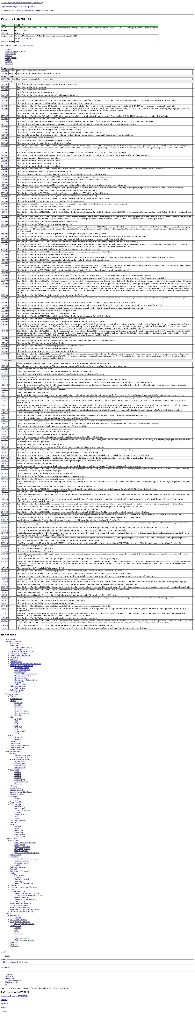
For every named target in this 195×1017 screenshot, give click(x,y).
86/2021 (5, 595)
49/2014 (5, 486)
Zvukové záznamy (21, 782)
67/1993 (5, 100)
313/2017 (4, 576)
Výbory (12, 735)
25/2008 (5, 308)
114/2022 (4, 613)
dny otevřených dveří (22, 849)
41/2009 (5, 338)
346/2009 (4, 354)
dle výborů (18, 707)
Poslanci (13, 701)
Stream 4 (17, 778)
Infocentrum (14, 857)
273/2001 (4, 171)
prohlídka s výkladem (22, 847)
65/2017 (5, 568)
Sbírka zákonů (10, 52)
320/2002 (4, 201)
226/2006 (4, 286)
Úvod (13, 10)
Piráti (16, 725)
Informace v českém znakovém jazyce (23, 887)
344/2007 (4, 302)
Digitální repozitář (16, 790)
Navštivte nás (15, 841)
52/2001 (5, 152)
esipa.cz (8, 60)
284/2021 (4, 603)
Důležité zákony (16, 662)
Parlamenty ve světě (21, 938)
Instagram (4, 1011)
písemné (17, 798)
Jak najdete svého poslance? (20, 922)
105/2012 (4, 429)
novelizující (18, 830)
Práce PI (17, 692)
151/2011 (4, 400)
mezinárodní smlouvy (22, 810)
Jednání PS (14, 645)
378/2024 (4, 625)
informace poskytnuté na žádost (25, 899)
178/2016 (4, 538)
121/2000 (4, 132)
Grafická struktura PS (17, 747)
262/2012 (4, 444)
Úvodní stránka (10, 639)
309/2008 (4, 321)
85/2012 (5, 426)
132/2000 (4, 135)
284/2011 (4, 415)
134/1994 (4, 106)
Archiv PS (13, 869)
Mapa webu (14, 942)
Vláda (16, 932)
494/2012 (4, 455)
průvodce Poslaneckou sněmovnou (26, 853)
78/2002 (5, 188)
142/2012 (4, 434)
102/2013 (4, 461)
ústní (16, 800)
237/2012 (4, 440)
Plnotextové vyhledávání (12, 962)
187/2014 (4, 499)
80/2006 (5, 260)
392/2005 (4, 242)
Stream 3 (17, 776)
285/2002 (4, 196)
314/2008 (4, 324)
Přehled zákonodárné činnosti (20, 656)
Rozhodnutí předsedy (17, 794)
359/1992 (4, 98)
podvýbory (18, 739)
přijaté (16, 828)
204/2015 (4, 512)
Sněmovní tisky (15, 804)
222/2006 (4, 281)
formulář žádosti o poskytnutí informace (28, 895)
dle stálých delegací (21, 711)
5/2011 (5, 382)
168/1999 (4, 124)
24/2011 (5, 390)
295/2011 (4, 418)
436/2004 (4, 221)
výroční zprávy (19, 901)
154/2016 (4, 533)
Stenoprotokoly (15, 788)
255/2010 (4, 371)
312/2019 (4, 587)
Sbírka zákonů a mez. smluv (43, 10)
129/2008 (4, 311)
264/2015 (4, 515)
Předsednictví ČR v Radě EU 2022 (22, 651)
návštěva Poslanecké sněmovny (25, 859)
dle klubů (17, 705)
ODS (16, 721)
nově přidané (19, 806)
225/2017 (4, 573)
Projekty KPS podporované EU (25, 674)
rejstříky (17, 818)
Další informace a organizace (24, 940)
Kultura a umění (15, 855)
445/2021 (4, 609)
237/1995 (4, 113)
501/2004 (4, 224)
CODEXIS (9, 64)
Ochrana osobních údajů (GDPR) (22, 911)
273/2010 (4, 374)
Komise (12, 741)
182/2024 (4, 621)
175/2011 (4, 410)
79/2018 (5, 579)
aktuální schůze (19, 761)
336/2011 (4, 423)
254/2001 (4, 73)
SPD (16, 729)
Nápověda (13, 944)
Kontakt (8, 914)
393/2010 (4, 377)
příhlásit (7, 967)
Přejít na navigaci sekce (27, 7)
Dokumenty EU (15, 822)
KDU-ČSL (18, 727)
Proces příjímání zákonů (18, 654)
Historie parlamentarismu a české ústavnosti (25, 664)
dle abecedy (18, 703)
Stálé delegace (15, 743)
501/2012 (4, 458)
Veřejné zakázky (20, 672)
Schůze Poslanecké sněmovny (20, 759)
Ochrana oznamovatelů (22, 676)
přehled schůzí (19, 768)
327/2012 (4, 447)
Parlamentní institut (17, 690)
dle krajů (17, 715)
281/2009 (4, 348)
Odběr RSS (9, 978)
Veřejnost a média (11, 839)
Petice (12, 889)
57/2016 (5, 530)
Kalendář (13, 753)
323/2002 (4, 369)
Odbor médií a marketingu (23, 883)
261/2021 (4, 600)
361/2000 (4, 143)
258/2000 (4, 140)
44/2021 (5, 592)
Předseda (13, 696)
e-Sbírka (8, 50)
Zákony (12, 824)
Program (17, 877)
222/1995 (4, 363)
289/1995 (4, 119)
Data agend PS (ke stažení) (19, 871)
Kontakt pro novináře (22, 879)
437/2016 (4, 561)
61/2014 (5, 489)
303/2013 (4, 476)
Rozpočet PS (19, 682)
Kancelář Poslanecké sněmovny (21, 666)
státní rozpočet (19, 834)
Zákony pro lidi (10, 58)
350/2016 (4, 559)
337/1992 (4, 92)
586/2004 (4, 234)
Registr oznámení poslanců (19, 745)
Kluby (12, 717)
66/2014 (5, 494)
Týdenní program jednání (23, 647)
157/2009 (4, 343)
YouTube (4, 1000)
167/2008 (4, 313)
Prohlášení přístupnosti (13, 980)
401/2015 (4, 527)
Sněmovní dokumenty (18, 820)
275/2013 (4, 469)
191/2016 (4, 540)
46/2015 (5, 507)
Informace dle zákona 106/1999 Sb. (14, 996)
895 (16, 39)
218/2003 (4, 204)
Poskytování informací (22, 670)
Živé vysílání (14, 770)
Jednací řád (14, 660)
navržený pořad (20, 764)
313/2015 (4, 523)
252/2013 (4, 466)
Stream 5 (17, 780)
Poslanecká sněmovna (13, 641)
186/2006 (4, 273)
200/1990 (4, 71)
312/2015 (4, 520)
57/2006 (5, 255)
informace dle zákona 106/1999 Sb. (27, 893)
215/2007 (4, 298)
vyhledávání (18, 832)
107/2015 (4, 509)
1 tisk (17, 41)
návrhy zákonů (19, 808)
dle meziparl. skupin (21, 713)
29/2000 (5, 130)
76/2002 (5, 185)
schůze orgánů (19, 845)
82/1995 (5, 109)
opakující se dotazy (21, 897)
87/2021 (5, 598)
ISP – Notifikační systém (19, 905)
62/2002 (5, 182)
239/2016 (4, 543)
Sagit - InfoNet (10, 54)
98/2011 (5, 395)
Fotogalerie (14, 885)
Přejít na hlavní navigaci (9, 7)
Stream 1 (17, 772)
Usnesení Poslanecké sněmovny (21, 792)
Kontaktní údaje (15, 916)
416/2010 (4, 380)
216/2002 (4, 190)
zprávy (16, 816)
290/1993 (4, 103)
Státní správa (19, 934)
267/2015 (4, 517)
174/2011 (4, 405)
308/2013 (4, 479)
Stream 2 (17, 774)
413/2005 (4, 249)
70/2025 (5, 628)
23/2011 (5, 385)
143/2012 (4, 437)
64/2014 (5, 492)
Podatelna (17, 918)
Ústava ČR (14, 658)
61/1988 (5, 84)
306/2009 (4, 351)
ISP (2, 967)
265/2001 (4, 169)
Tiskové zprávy (19, 875)
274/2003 (4, 207)
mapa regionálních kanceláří (24, 924)
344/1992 (4, 95)
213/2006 (4, 275)
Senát (16, 930)
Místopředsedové (16, 699)
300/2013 (4, 473)
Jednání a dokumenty (24, 10)
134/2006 (4, 265)
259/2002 (4, 193)
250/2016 (4, 79)
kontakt (17, 865)
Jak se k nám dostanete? (18, 920)
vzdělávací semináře (21, 861)
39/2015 (5, 504)
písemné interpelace (21, 814)
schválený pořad (20, 766)
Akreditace (18, 881)
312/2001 (4, 177)
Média (12, 873)
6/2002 (5, 180)
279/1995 (4, 116)
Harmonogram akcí (21, 649)
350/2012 (4, 450)
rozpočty (17, 812)
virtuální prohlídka (21, 851)
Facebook (4, 1004)
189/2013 (4, 463)
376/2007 (4, 305)
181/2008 (4, 316)
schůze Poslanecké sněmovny (25, 843)
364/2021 (4, 606)
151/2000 (4, 138)
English (3, 952)
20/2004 (5, 212)
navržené (17, 826)
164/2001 (4, 155)
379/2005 (4, 239)
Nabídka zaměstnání (21, 678)
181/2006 (4, 270)
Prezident (17, 928)
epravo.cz (8, 56)
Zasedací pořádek (16, 749)
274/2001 (4, 174)
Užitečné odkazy (16, 926)
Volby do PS (14, 643)
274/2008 (4, 319)
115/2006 (4, 263)
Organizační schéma (21, 668)
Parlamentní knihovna (18, 686)
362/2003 (4, 209)
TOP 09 (17, 733)
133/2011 (4, 398)
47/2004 (5, 217)
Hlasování (13, 786)
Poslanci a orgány (11, 694)
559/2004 (4, 227)
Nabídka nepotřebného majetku (25, 680)
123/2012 (4, 432)
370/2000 (4, 146)
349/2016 (4, 554)
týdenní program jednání (23, 755)
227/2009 (4, 346)
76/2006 (5, 257)
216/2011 (4, 413)
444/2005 (4, 252)
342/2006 (4, 295)
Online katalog (19, 688)
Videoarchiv (18, 784)
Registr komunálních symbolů (20, 903)
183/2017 (4, 571)
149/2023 (4, 618)
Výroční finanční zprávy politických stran (24, 909)
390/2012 (4, 452)
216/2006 (4, 278)
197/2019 (4, 584)
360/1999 (4, 127)
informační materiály (21, 863)
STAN (16, 723)
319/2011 (4, 421)
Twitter (3, 1007)
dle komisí (18, 709)
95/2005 (5, 236)
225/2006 (4, 284)
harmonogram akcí (21, 757)
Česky (7, 956)
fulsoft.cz (8, 62)
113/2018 (4, 582)
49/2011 (5, 392)
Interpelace (14, 796)
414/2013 (4, 482)
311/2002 (4, 198)
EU (15, 936)
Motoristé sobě (19, 731)
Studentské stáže (20, 684)
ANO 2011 (18, 719)
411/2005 (4, 244)
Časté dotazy (14, 946)
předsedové (18, 737)
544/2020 (4, 590)
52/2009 (5, 340)
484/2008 (4, 331)
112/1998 (4, 121)
